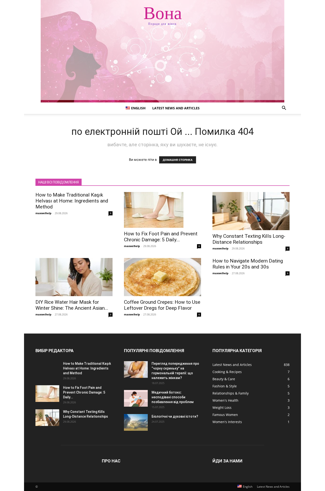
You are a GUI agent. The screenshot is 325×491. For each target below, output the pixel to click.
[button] (284, 108)
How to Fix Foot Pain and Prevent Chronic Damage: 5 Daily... (160, 237)
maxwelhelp (43, 213)
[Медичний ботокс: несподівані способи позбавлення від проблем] (136, 398)
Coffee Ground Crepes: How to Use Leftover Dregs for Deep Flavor (162, 305)
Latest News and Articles (176, 108)
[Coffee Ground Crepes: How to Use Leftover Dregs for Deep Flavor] (162, 277)
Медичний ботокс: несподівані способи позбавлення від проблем (173, 397)
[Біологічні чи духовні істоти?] (136, 422)
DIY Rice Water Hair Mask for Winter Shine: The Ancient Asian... (71, 305)
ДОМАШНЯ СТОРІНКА (177, 160)
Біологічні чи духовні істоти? (175, 416)
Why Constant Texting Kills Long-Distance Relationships (248, 239)
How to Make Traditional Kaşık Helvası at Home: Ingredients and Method (71, 201)
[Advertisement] (162, 66)
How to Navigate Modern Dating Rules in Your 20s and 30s (247, 264)
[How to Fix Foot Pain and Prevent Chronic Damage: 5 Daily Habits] (162, 210)
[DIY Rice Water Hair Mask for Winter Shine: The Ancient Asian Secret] (74, 277)
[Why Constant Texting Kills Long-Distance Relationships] (251, 211)
